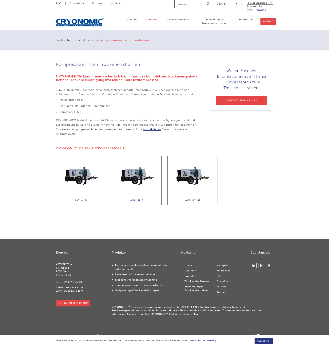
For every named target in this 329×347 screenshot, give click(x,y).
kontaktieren (152, 129)
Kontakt (268, 21)
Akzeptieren (264, 340)
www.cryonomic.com (69, 290)
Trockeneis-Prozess (176, 19)
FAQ (59, 3)
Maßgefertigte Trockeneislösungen (137, 290)
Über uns (131, 19)
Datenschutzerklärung (202, 340)
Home (77, 40)
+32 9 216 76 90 (72, 282)
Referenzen (246, 19)
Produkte (151, 19)
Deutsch (221, 3)
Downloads (76, 3)
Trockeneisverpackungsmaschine (136, 279)
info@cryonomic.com (69, 287)
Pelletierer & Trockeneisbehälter (135, 274)
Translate (260, 9)
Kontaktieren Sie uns (73, 303)
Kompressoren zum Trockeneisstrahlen (139, 285)
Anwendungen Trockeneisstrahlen (214, 21)
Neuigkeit (117, 3)
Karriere (97, 3)
